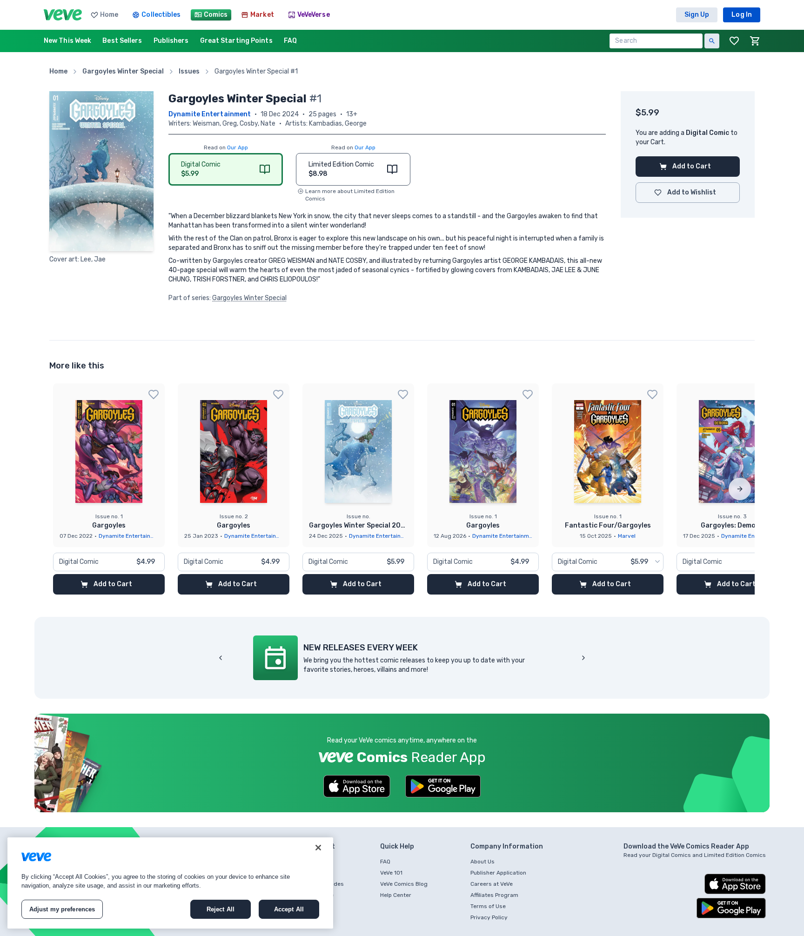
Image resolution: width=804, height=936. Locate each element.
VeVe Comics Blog (404, 884)
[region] (170, 883)
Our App (237, 147)
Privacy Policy (489, 917)
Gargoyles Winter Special (249, 298)
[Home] (63, 14)
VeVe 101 (391, 872)
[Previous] (220, 658)
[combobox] (607, 562)
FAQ (385, 861)
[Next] (740, 489)
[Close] (318, 847)
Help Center (395, 895)
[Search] (711, 40)
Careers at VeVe (491, 884)
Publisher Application (498, 872)
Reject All (220, 909)
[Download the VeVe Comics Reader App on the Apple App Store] (356, 786)
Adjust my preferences (62, 909)
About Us (482, 861)
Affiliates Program (494, 895)
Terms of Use (488, 906)
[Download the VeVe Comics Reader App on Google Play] (443, 786)
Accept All (289, 909)
